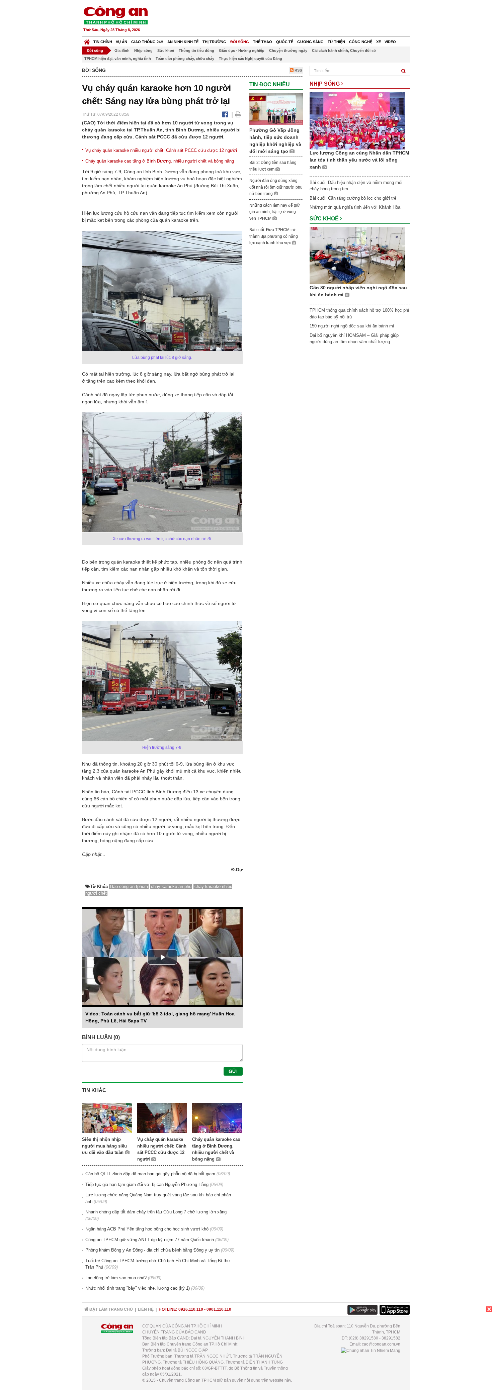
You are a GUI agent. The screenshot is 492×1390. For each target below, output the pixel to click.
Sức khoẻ (165, 50)
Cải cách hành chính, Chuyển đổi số (344, 50)
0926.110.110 (190, 1309)
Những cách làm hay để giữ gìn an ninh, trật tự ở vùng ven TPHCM (274, 212)
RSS (298, 70)
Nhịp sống (143, 50)
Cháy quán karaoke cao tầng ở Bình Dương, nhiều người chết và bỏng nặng (159, 161)
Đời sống (239, 42)
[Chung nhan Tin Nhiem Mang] (370, 1350)
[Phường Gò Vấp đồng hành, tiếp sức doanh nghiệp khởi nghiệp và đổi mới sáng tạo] (276, 108)
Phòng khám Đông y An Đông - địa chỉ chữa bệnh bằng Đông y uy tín (152, 1250)
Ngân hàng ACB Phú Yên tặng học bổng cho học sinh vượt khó (147, 1228)
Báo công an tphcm (129, 886)
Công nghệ (360, 42)
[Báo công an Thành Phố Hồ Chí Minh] (115, 14)
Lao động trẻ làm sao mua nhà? (116, 1277)
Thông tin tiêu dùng (196, 50)
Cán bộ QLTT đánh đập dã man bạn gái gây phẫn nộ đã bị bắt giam (150, 1173)
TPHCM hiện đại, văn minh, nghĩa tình (117, 59)
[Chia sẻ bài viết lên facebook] (225, 114)
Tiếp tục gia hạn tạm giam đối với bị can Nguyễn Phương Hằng (147, 1184)
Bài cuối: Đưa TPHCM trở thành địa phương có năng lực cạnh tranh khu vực (273, 236)
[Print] (238, 114)
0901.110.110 (219, 1309)
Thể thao (262, 42)
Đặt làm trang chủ (110, 1309)
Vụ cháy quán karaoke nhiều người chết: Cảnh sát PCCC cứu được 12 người (161, 150)
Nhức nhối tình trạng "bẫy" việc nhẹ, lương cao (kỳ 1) (137, 1288)
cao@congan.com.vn (381, 1344)
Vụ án (121, 42)
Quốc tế (284, 42)
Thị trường (214, 42)
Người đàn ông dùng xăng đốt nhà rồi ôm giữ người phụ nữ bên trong (276, 187)
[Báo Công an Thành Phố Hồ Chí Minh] (87, 40)
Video (390, 42)
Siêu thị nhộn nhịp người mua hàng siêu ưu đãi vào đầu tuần (104, 1146)
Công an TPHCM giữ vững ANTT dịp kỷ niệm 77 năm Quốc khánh (149, 1239)
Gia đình (122, 50)
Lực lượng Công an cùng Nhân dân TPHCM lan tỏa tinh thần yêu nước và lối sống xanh (359, 160)
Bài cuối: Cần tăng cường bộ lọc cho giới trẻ (353, 198)
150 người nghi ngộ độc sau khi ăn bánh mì (352, 325)
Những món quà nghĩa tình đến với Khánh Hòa (355, 207)
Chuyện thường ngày (288, 50)
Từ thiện (336, 42)
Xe (378, 42)
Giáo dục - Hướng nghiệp (241, 50)
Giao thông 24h (147, 42)
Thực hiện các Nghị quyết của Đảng (250, 59)
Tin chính (102, 42)
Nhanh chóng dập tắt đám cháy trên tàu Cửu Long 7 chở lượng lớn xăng (156, 1211)
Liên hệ (146, 1309)
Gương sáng (310, 42)
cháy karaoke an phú (171, 886)
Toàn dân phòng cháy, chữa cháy (185, 59)
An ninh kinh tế (182, 42)
